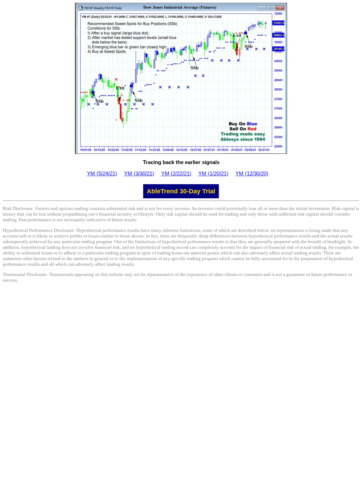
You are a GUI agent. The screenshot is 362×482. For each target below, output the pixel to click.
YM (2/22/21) (176, 173)
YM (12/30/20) (251, 173)
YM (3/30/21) (139, 173)
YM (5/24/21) (102, 173)
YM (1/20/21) (213, 173)
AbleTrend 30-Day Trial (181, 191)
